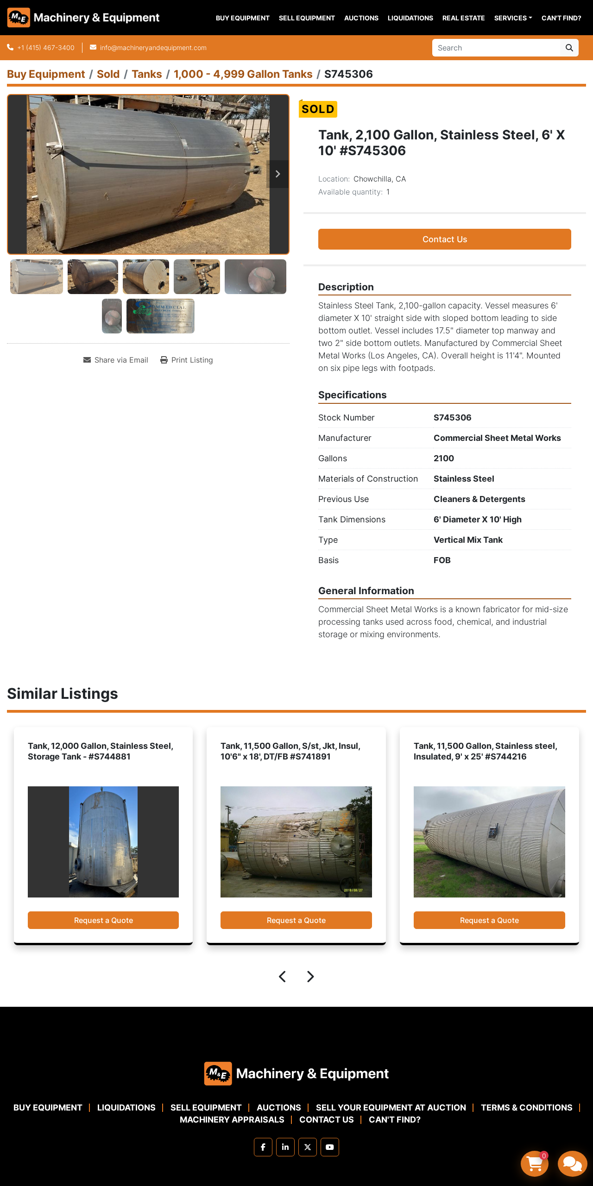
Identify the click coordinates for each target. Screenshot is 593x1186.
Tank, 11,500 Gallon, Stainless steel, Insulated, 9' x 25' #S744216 (292, 751)
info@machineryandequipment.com (153, 47)
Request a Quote (103, 920)
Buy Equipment (243, 18)
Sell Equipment (307, 18)
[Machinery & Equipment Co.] (296, 1073)
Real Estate (463, 18)
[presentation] (283, 978)
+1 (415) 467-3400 (46, 47)
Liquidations (410, 18)
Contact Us (445, 239)
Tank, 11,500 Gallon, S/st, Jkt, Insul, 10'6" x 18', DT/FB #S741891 (97, 751)
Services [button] (510, 18)
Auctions (361, 18)
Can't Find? (561, 18)
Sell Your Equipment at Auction (391, 1107)
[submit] (569, 47)
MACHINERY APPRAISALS (232, 1119)
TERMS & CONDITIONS (527, 1107)
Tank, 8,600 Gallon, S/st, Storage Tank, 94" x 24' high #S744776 (479, 751)
